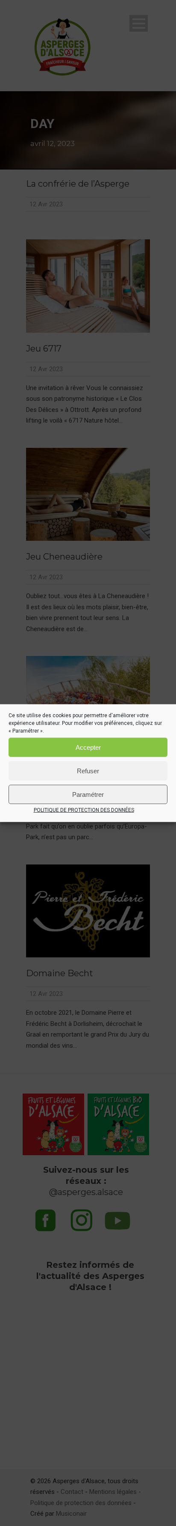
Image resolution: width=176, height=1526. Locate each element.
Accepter (88, 747)
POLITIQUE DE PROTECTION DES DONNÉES (84, 810)
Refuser (88, 770)
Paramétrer (88, 794)
